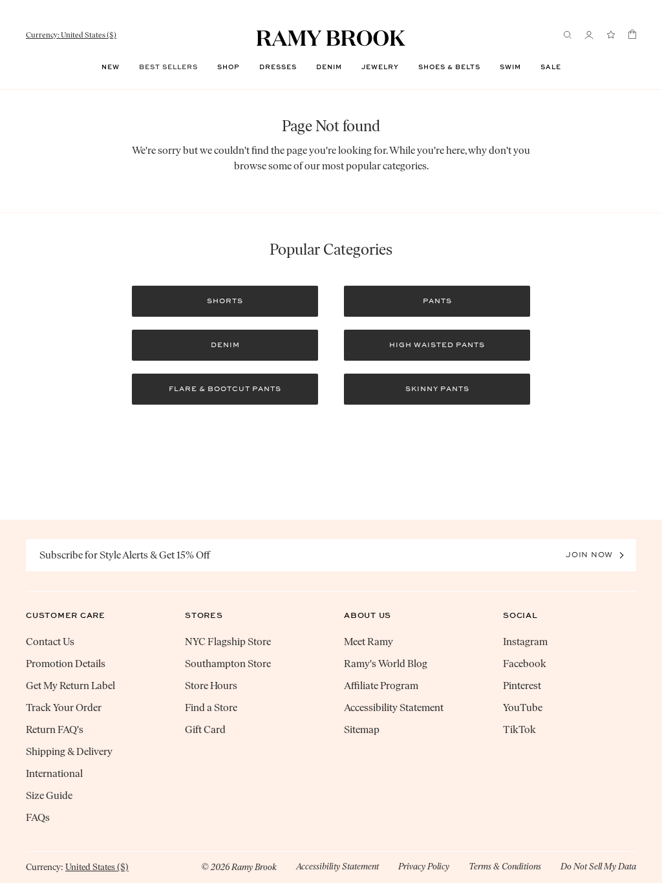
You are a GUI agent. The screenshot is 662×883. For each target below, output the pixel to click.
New (110, 67)
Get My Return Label (70, 685)
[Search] (567, 35)
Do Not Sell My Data (598, 866)
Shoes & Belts (449, 67)
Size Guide (49, 795)
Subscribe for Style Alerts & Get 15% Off (124, 555)
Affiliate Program (381, 685)
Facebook (524, 663)
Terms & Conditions (505, 866)
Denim (329, 67)
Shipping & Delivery (69, 751)
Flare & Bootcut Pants (225, 389)
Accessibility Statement (393, 707)
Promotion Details (65, 663)
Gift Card (205, 729)
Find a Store (211, 707)
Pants (437, 301)
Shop (228, 67)
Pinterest (522, 685)
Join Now (589, 554)
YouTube (522, 707)
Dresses (278, 67)
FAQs (38, 817)
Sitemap (361, 729)
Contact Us (50, 641)
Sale (550, 67)
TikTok (519, 729)
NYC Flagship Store (228, 641)
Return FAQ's (54, 729)
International (54, 773)
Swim (510, 67)
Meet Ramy (368, 641)
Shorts (225, 301)
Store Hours (211, 685)
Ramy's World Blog (385, 663)
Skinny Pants (437, 389)
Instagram (525, 641)
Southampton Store (228, 663)
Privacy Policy (423, 866)
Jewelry (380, 67)
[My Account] (588, 35)
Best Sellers (168, 67)
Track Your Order (63, 707)
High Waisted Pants (437, 345)
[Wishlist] (610, 35)
